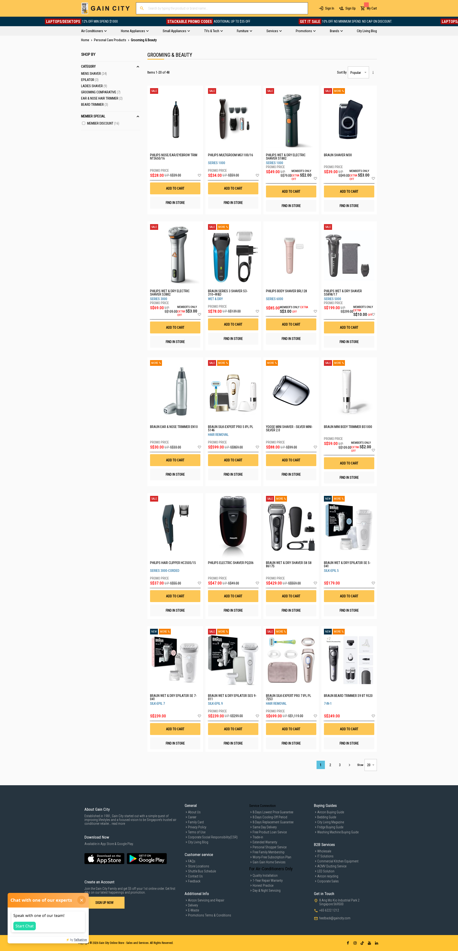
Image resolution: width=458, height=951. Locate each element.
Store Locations (198, 866)
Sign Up (350, 8)
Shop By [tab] (88, 54)
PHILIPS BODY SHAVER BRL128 (286, 291)
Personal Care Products (110, 40)
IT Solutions (325, 856)
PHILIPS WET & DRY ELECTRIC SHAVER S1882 (286, 156)
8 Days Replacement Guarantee (273, 822)
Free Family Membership (269, 852)
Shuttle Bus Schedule (202, 871)
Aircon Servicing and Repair (206, 900)
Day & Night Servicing (267, 890)
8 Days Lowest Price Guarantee (273, 812)
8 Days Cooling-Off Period (270, 817)
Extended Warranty (265, 842)
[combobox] (222, 8)
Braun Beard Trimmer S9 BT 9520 (348, 696)
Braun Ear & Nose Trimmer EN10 (174, 427)
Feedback (194, 881)
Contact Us (195, 876)
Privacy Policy (197, 827)
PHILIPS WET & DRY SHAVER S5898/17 (343, 292)
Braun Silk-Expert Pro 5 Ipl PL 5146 (230, 428)
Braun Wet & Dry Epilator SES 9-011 (232, 697)
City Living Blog (198, 842)
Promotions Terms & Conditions (209, 915)
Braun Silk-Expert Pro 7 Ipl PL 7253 (288, 697)
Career (192, 817)
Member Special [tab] (93, 116)
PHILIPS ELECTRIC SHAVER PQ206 (231, 563)
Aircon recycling (327, 876)
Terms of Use (196, 832)
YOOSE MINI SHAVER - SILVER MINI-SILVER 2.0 (289, 428)
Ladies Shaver (94, 86)
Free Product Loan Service (270, 832)
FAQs (191, 861)
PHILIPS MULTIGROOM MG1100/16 (230, 155)
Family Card (196, 822)
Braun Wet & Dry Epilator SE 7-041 (173, 697)
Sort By (342, 72)
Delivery (193, 905)
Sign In (329, 8)
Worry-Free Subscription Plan (272, 857)
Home (85, 40)
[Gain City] (105, 8)
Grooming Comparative (100, 92)
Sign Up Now (104, 903)
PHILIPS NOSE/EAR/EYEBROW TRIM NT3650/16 (173, 156)
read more (118, 823)
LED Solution (325, 871)
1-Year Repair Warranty (268, 880)
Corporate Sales (328, 881)
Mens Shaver (94, 73)
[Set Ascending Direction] (373, 72)
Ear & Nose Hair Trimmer (102, 98)
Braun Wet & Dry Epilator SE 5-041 (347, 564)
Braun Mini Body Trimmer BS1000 (348, 427)
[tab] (229, 31)
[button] (199, 175)
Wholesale (324, 851)
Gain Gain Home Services (269, 862)
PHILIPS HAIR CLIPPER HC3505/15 (173, 563)
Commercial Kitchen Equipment (338, 861)
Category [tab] (88, 66)
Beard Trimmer (94, 104)
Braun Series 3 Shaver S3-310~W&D (228, 292)
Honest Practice (263, 885)
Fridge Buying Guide (330, 827)
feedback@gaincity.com (334, 918)
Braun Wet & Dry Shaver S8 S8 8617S (289, 564)
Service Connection (262, 806)
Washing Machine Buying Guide (338, 832)
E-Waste (193, 910)
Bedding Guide (326, 817)
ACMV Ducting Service (331, 866)
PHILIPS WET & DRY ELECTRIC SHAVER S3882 (170, 292)
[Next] (349, 765)
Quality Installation (265, 875)
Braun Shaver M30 (338, 155)
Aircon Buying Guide (330, 812)
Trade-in (258, 837)
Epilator (90, 80)
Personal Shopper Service (269, 847)
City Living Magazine (330, 822)
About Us (194, 812)
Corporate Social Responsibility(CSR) (213, 837)
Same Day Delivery (265, 827)
